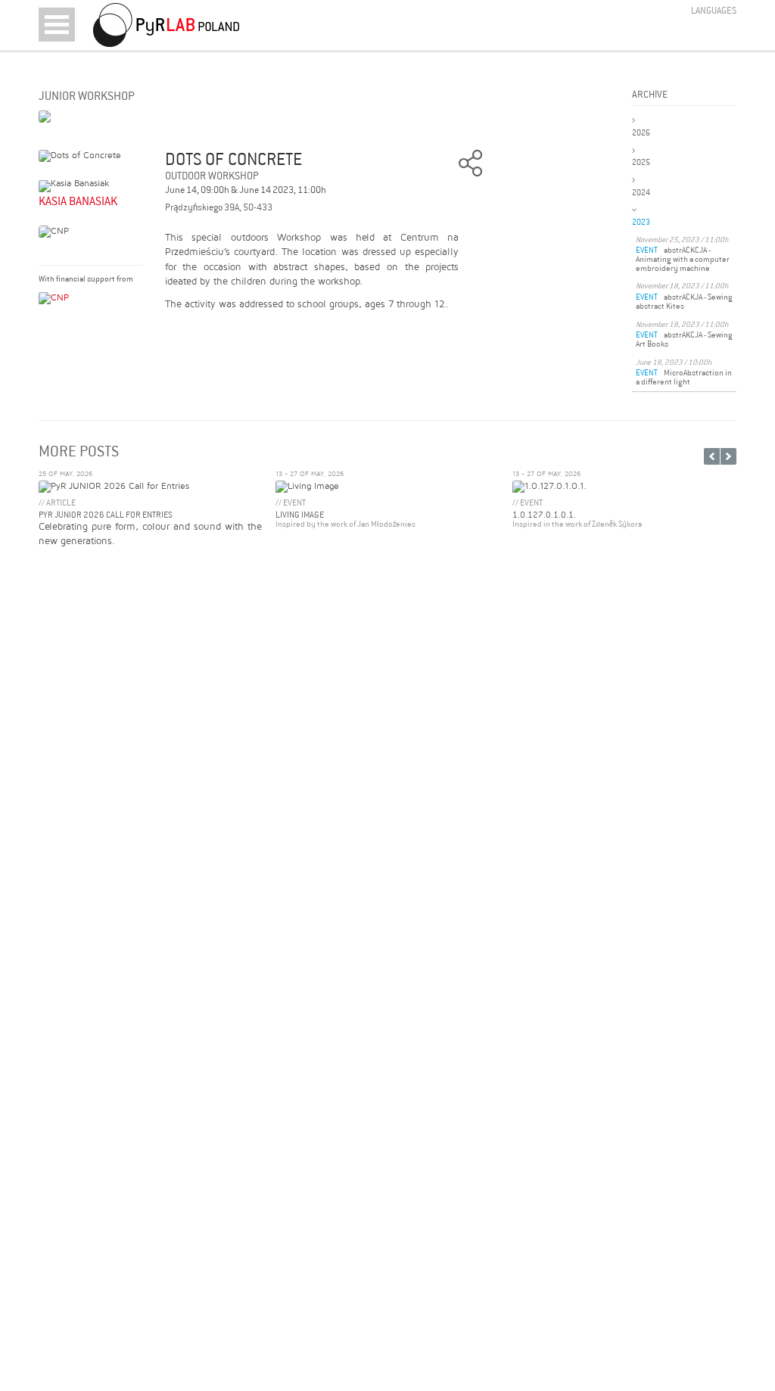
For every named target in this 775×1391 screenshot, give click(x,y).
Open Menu (57, 25)
